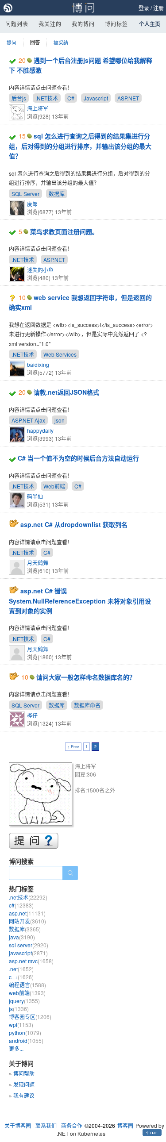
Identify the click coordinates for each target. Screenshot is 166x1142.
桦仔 (32, 715)
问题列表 (16, 23)
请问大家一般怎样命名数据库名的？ (85, 677)
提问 (11, 42)
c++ (21, 977)
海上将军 (37, 108)
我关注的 (50, 23)
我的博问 (83, 23)
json (59, 420)
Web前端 (54, 486)
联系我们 (46, 1125)
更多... (16, 1048)
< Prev (73, 747)
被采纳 (61, 42)
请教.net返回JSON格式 (66, 392)
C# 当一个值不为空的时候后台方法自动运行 (78, 458)
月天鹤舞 (37, 562)
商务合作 (71, 1125)
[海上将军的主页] (42, 795)
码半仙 (35, 496)
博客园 (125, 1125)
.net (21, 969)
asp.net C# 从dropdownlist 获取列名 (73, 524)
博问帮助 (24, 1073)
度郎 (32, 204)
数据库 (57, 193)
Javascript (96, 98)
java (22, 937)
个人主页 (149, 24)
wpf (21, 1024)
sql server (28, 945)
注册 (158, 8)
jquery (24, 1000)
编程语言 (27, 984)
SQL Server (25, 193)
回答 (35, 42)
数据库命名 (87, 705)
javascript (28, 953)
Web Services (60, 354)
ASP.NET (128, 98)
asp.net (27, 913)
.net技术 (28, 897)
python (25, 1032)
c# (21, 905)
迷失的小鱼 (40, 269)
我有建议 (24, 1095)
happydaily (40, 430)
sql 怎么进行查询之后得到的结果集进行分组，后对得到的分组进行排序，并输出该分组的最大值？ (80, 145)
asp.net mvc (31, 961)
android (26, 1040)
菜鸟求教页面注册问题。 (64, 231)
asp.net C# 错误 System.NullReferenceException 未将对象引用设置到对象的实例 (80, 600)
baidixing (38, 364)
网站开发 (27, 921)
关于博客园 (17, 1125)
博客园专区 (30, 1016)
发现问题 (24, 1084)
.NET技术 (46, 98)
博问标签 (116, 23)
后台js (19, 98)
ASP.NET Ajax (28, 420)
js (19, 1008)
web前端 (27, 992)
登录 (144, 8)
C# (70, 98)
